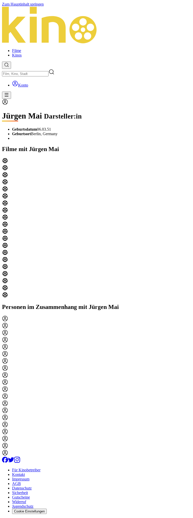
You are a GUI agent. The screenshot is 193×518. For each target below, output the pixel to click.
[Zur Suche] (6, 65)
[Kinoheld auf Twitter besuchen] (11, 461)
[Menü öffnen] (6, 95)
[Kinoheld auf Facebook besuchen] (5, 461)
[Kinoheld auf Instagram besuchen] (17, 461)
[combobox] (25, 73)
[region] (96, 228)
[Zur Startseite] (96, 25)
